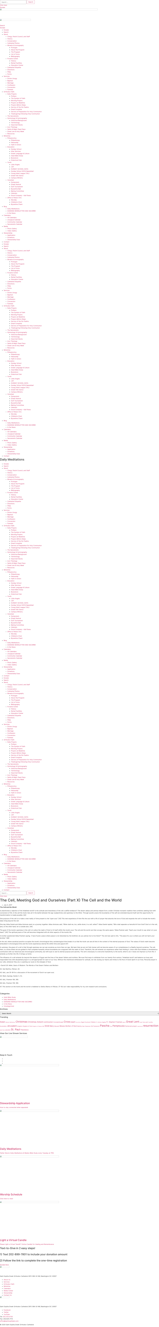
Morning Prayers (16, 100)
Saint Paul (2, 1030)
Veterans (14, 193)
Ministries (7, 136)
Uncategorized (9, 1006)
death (73, 1022)
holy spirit (145, 1022)
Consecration (12, 41)
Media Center (8, 1291)
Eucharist (87, 1022)
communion (48, 1022)
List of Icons (15, 54)
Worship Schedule (11, 1194)
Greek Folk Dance (17, 175)
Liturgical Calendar (14, 220)
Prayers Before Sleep (18, 105)
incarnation (3, 1026)
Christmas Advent (35, 1022)
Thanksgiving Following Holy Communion (25, 114)
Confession (11, 85)
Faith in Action (16, 145)
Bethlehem (12, 1022)
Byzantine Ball (16, 189)
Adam (2, 1022)
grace (124, 1022)
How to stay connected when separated (14, 1107)
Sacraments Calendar (14, 224)
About (6, 34)
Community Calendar (14, 222)
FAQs (9, 72)
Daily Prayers (12, 94)
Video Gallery (12, 231)
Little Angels (15, 164)
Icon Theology (12, 127)
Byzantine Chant (16, 204)
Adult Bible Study (17, 156)
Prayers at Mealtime (18, 103)
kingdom (19, 1026)
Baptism (10, 81)
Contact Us (8, 1295)
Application (11, 235)
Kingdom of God (27, 1026)
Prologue (14, 47)
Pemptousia (118, 1025)
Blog (5, 206)
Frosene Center (12, 59)
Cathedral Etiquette (14, 67)
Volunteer (10, 180)
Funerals (10, 89)
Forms (9, 74)
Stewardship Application (15, 1103)
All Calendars (12, 217)
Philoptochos (11, 138)
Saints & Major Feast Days (16, 129)
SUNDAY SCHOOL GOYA (19, 169)
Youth (9, 162)
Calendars (7, 215)
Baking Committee (17, 191)
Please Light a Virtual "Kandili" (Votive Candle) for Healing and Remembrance (27, 1244)
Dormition (78, 1022)
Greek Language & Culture (20, 153)
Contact (6, 242)
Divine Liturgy (12, 78)
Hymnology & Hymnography (17, 118)
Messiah (56, 1026)
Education (10, 147)
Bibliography (15, 56)
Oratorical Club (16, 160)
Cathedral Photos (13, 43)
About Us (7, 1280)
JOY (12, 167)
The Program (15, 52)
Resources (11, 134)
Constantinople (58, 1022)
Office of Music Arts (14, 198)
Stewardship (8, 233)
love (47, 1025)
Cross (67, 1021)
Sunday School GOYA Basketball (22, 171)
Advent (7, 1022)
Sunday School (16, 149)
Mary (52, 1026)
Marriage (10, 83)
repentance (140, 1026)
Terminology (15, 123)
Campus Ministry (17, 178)
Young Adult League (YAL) (20, 173)
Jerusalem (12, 1026)
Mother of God (71, 1026)
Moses (62, 1026)
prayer (134, 1026)
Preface (13, 96)
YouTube (7, 1314)
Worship (14, 200)
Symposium (15, 182)
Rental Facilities (16, 63)
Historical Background (18, 120)
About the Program (17, 50)
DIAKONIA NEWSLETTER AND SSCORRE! (21, 211)
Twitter (6, 1312)
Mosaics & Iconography (15, 45)
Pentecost (128, 1026)
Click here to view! (6, 1199)
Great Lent (132, 1021)
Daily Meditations (13, 209)
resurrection (150, 1025)
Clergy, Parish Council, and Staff (18, 36)
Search (6, 32)
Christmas (21, 1021)
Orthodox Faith (9, 92)
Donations (10, 237)
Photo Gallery (12, 228)
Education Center (17, 65)
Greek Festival (16, 184)
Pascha (104, 1025)
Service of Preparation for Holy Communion (26, 111)
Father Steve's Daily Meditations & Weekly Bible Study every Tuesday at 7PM (27, 1153)
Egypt (83, 1022)
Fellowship (14, 142)
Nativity (79, 1026)
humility (151, 1022)
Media (6, 226)
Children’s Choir (16, 202)
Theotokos (24, 1030)
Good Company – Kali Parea (21, 195)
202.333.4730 (8, 1317)
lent (43, 1026)
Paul (111, 1026)
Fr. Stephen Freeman (114, 1022)
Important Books (17, 125)
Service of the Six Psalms (20, 107)
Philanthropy (15, 140)
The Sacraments (13, 116)
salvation (7, 1030)
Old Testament (95, 1026)
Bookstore (14, 158)
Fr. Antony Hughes (101, 1022)
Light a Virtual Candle (13, 1240)
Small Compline (16, 109)
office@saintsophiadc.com (9, 1321)
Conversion (11, 87)
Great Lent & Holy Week (15, 131)
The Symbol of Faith (18, 98)
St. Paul (15, 1029)
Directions (10, 70)
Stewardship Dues (13, 240)
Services (7, 76)
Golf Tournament (17, 187)
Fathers (93, 1022)
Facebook (7, 1310)
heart (141, 1022)
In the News (11, 213)
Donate (6, 30)
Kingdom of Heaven (37, 1026)
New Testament (86, 1026)
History (9, 39)
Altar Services (16, 151)
